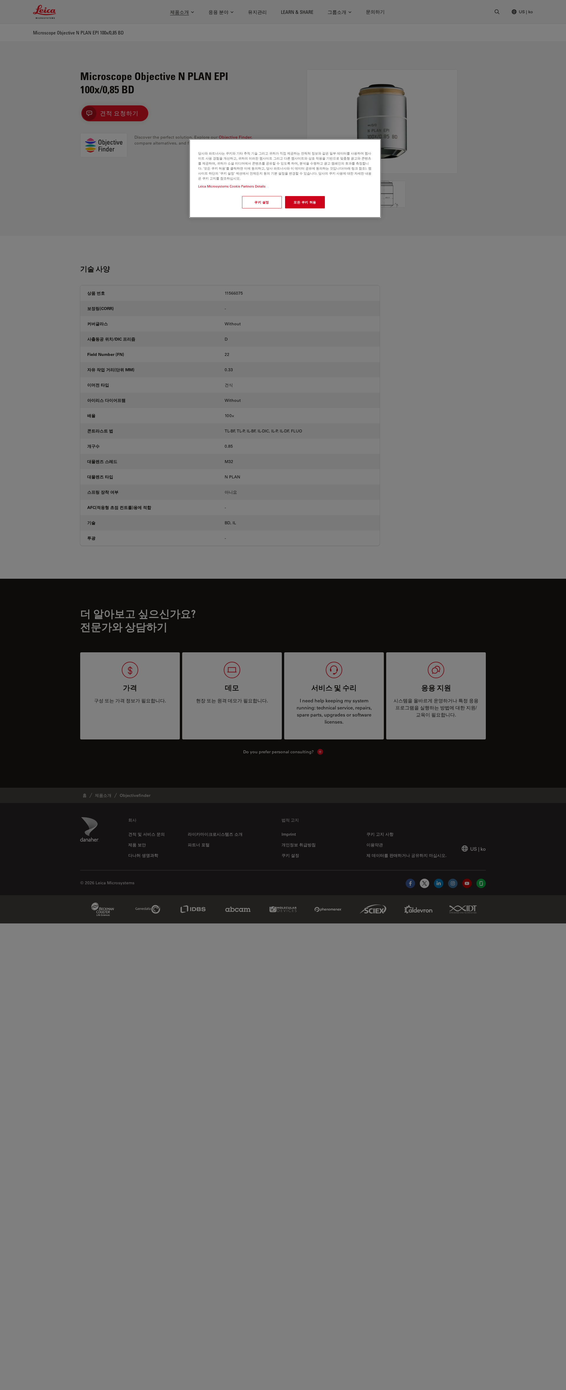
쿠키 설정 (261, 202)
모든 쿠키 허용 (305, 202)
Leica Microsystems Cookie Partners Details (232, 186)
